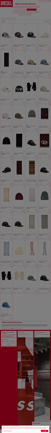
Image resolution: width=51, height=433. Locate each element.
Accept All (44, 430)
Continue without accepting (7, 430)
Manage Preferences (29, 428)
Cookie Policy (44, 428)
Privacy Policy (38, 428)
